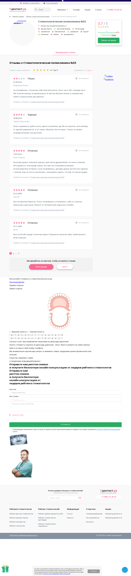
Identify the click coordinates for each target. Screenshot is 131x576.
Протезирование (16, 282)
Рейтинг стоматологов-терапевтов (47, 525)
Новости (70, 518)
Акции (87, 10)
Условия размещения (94, 514)
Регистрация (41, 267)
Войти (65, 267)
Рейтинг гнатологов (17, 526)
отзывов (113, 35)
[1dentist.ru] (17, 10)
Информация (73, 509)
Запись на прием (108, 40)
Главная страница (18, 16)
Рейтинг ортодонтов (17, 522)
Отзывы (76, 10)
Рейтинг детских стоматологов (21, 514)
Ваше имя (12, 389)
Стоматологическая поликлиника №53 (47, 102)
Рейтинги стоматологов (20, 509)
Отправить (65, 425)
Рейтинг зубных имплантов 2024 (50, 514)
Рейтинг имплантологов (18, 518)
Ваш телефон (14, 396)
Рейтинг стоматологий (48, 509)
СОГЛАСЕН (94, 571)
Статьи (98, 10)
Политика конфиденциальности (23, 535)
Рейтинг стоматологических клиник (37, 16)
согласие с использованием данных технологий (56, 574)
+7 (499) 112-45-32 (114, 10)
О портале (91, 509)
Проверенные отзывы (65, 52)
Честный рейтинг (92, 518)
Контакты (90, 522)
